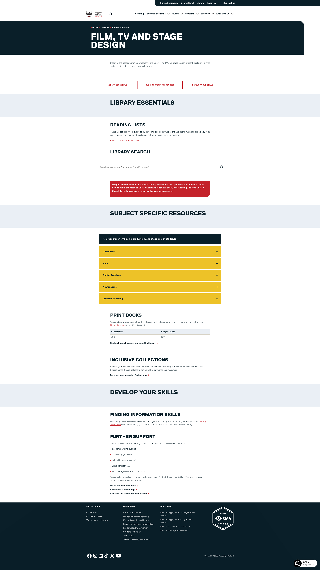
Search (221, 167)
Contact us (229, 3)
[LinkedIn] (101, 556)
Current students (169, 3)
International (187, 3)
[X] (112, 556)
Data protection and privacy (136, 516)
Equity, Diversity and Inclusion (137, 520)
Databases (109, 252)
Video (106, 263)
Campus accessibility (133, 512)
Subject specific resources (160, 85)
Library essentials (117, 85)
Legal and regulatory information (138, 524)
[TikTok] (106, 556)
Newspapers (110, 287)
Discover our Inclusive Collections (128, 375)
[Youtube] (118, 556)
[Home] (94, 17)
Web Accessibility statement (136, 539)
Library (200, 3)
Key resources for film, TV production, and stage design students (139, 239)
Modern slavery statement (135, 528)
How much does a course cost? (175, 526)
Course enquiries (94, 516)
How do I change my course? (174, 530)
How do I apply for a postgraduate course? (176, 521)
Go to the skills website (123, 486)
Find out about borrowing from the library (133, 343)
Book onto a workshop (122, 490)
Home (95, 28)
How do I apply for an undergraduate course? (177, 514)
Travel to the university (97, 520)
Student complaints (132, 532)
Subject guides (120, 28)
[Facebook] (89, 556)
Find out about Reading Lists (125, 140)
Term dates (128, 536)
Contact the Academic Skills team (128, 494)
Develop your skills (202, 85)
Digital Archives (112, 275)
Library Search (117, 325)
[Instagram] (95, 556)
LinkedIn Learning (113, 299)
